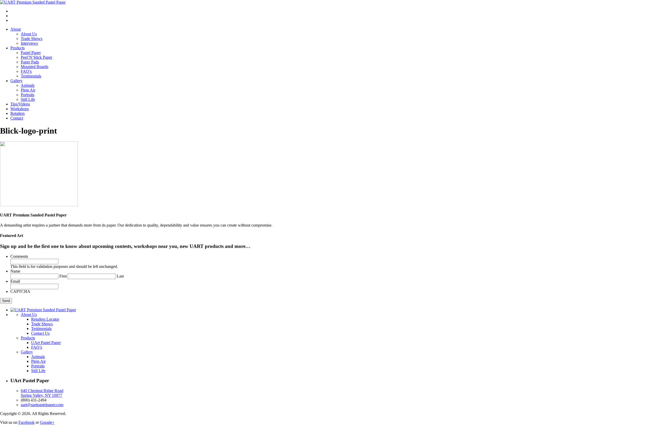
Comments (19, 256)
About (15, 29)
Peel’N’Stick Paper (36, 57)
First (63, 276)
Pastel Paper (31, 52)
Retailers (17, 113)
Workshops (19, 109)
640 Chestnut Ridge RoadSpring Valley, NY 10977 (42, 393)
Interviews (29, 43)
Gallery (16, 80)
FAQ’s (26, 71)
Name (15, 271)
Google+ (47, 422)
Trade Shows (31, 38)
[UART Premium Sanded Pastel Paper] (33, 2)
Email (15, 281)
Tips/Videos (20, 104)
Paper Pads (30, 62)
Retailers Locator (45, 319)
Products (17, 48)
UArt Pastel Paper (46, 342)
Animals (27, 85)
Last (120, 276)
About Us (29, 34)
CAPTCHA (20, 291)
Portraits (27, 95)
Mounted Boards (34, 66)
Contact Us (40, 333)
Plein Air (28, 90)
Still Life (28, 99)
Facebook (26, 422)
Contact (16, 118)
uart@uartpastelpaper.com (42, 404)
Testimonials (31, 76)
